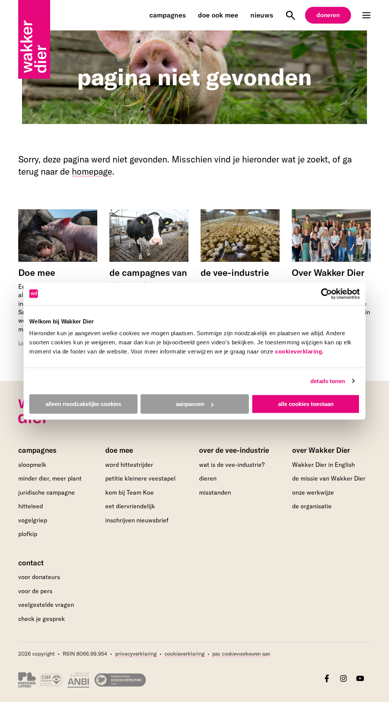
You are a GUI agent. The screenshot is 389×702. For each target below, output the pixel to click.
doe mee (119, 450)
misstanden (215, 492)
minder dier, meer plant (50, 478)
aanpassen (190, 404)
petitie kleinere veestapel (140, 478)
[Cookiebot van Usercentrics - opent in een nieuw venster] (326, 293)
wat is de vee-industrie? (231, 464)
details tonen (327, 381)
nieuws (261, 15)
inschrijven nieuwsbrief (137, 520)
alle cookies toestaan (306, 404)
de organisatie (312, 506)
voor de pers (35, 591)
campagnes (167, 15)
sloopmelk (32, 464)
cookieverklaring (298, 351)
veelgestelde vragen (46, 604)
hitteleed (30, 506)
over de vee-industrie (234, 450)
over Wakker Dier (321, 450)
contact (31, 562)
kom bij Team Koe (129, 492)
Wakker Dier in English (323, 464)
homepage (92, 171)
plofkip (27, 534)
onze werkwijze (313, 492)
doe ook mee (218, 15)
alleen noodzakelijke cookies (83, 404)
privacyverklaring (136, 653)
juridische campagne (46, 492)
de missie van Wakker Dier (328, 478)
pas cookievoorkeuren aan (241, 654)
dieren (208, 478)
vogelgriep (32, 520)
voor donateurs (39, 577)
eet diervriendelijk (130, 506)
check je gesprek (41, 619)
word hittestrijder (129, 464)
